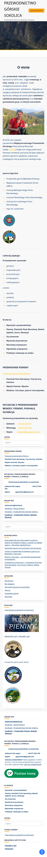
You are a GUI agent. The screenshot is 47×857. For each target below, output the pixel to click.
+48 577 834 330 (25, 428)
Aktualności (9, 581)
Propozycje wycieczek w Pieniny (16, 373)
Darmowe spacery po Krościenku (17, 587)
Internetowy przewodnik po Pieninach (19, 610)
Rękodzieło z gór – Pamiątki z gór (17, 636)
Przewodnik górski (12, 593)
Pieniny (7, 590)
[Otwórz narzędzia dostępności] (42, 852)
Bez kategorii (10, 584)
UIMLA (12, 149)
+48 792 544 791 (24, 423)
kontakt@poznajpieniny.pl (28, 432)
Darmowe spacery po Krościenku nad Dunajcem (23, 548)
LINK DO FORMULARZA (32, 764)
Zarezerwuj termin (36, 10)
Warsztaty (8, 597)
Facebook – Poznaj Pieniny (15, 508)
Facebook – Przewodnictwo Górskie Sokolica (21, 512)
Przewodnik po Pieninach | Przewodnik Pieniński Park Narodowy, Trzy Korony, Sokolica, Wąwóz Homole (23, 564)
